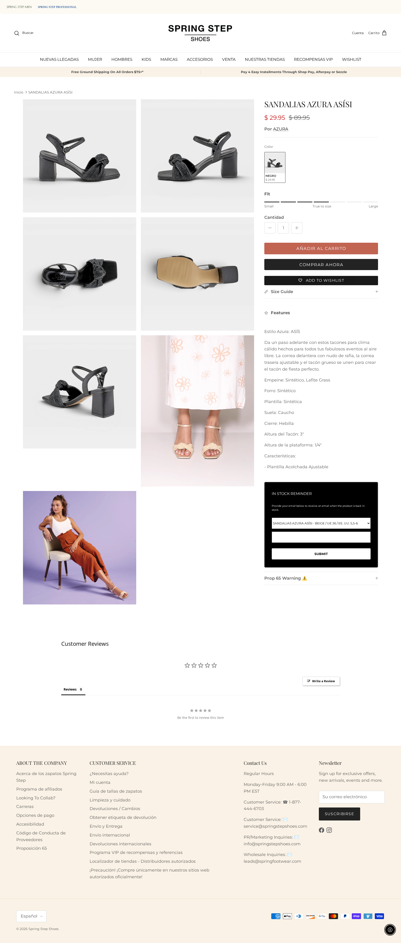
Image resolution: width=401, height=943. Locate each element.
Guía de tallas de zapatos (116, 791)
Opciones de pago (35, 815)
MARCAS (169, 59)
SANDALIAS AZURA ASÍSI (50, 92)
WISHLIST (351, 59)
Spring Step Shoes (43, 929)
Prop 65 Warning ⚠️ (285, 578)
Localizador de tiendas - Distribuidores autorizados (143, 861)
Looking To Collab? (35, 798)
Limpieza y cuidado (110, 800)
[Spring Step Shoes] (200, 33)
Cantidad (274, 217)
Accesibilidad (30, 824)
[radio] (274, 167)
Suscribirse (339, 814)
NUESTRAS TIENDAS (265, 59)
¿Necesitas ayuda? (109, 773)
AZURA (280, 129)
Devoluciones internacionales (120, 843)
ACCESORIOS (200, 59)
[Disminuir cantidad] (269, 227)
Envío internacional (110, 835)
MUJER (95, 59)
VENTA (229, 59)
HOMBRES (121, 59)
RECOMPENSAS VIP (313, 59)
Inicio (18, 92)
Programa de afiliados (39, 789)
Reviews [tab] (70, 689)
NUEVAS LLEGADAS (59, 59)
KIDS (146, 59)
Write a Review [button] (323, 681)
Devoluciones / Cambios (115, 808)
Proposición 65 (31, 848)
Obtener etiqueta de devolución (123, 817)
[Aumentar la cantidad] (296, 227)
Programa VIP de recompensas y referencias (136, 852)
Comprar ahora (321, 264)
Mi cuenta (100, 782)
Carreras (25, 806)
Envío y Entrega (106, 826)
